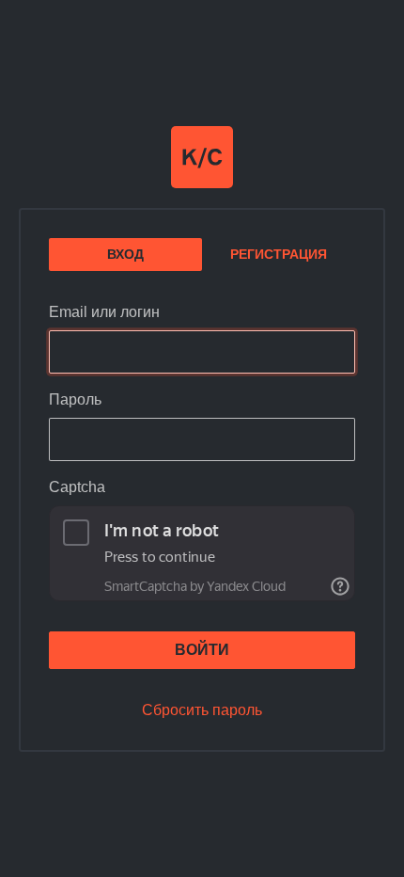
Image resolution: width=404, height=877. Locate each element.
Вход (125, 254)
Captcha (77, 487)
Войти (202, 650)
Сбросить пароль (202, 710)
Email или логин (104, 312)
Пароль (75, 399)
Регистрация (278, 254)
